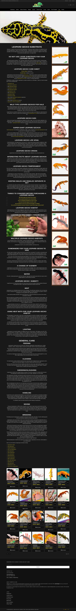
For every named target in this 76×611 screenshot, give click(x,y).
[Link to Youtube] (70, 5)
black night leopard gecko (12, 460)
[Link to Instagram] (72, 5)
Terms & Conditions (10, 602)
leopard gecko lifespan (13, 86)
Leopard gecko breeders (16, 122)
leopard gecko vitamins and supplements (14, 101)
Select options (13, 486)
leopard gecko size (12, 92)
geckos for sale (25, 74)
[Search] (65, 9)
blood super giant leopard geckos (18, 136)
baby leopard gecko (11, 463)
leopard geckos (44, 27)
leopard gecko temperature (17, 97)
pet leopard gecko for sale (33, 113)
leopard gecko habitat (11, 94)
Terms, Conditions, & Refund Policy (12, 577)
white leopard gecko (11, 446)
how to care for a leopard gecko (13, 466)
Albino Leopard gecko (11, 458)
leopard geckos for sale (11, 464)
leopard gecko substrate (11, 98)
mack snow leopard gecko (12, 449)
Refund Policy (9, 600)
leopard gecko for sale (33, 27)
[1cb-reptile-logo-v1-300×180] (38, 5)
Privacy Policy (9, 598)
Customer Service (9, 595)
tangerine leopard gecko (11, 447)
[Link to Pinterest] (73, 5)
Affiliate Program (9, 603)
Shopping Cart (9, 593)
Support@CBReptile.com (11, 574)
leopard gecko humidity (11, 95)
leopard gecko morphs (11, 444)
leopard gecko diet (16, 100)
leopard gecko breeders (13, 89)
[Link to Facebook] (68, 5)
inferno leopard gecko (11, 452)
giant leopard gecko (10, 129)
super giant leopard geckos (40, 129)
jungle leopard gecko (11, 455)
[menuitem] (12, 9)
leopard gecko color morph (22, 78)
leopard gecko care (11, 83)
